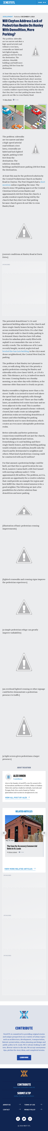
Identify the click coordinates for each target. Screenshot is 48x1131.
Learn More (24, 1058)
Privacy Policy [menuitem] (29, 1110)
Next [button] (44, 833)
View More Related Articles (18, 869)
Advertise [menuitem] (7, 1105)
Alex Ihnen (8, 100)
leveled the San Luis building (15, 351)
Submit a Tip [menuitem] (24, 1094)
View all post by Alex (16, 797)
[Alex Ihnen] (8, 777)
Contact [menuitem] (6, 1110)
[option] (24, 836)
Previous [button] (3, 833)
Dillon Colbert (13, 852)
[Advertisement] (24, 290)
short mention (36, 79)
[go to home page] (9, 2)
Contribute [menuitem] (24, 1085)
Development (8, 17)
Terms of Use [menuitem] (29, 1105)
